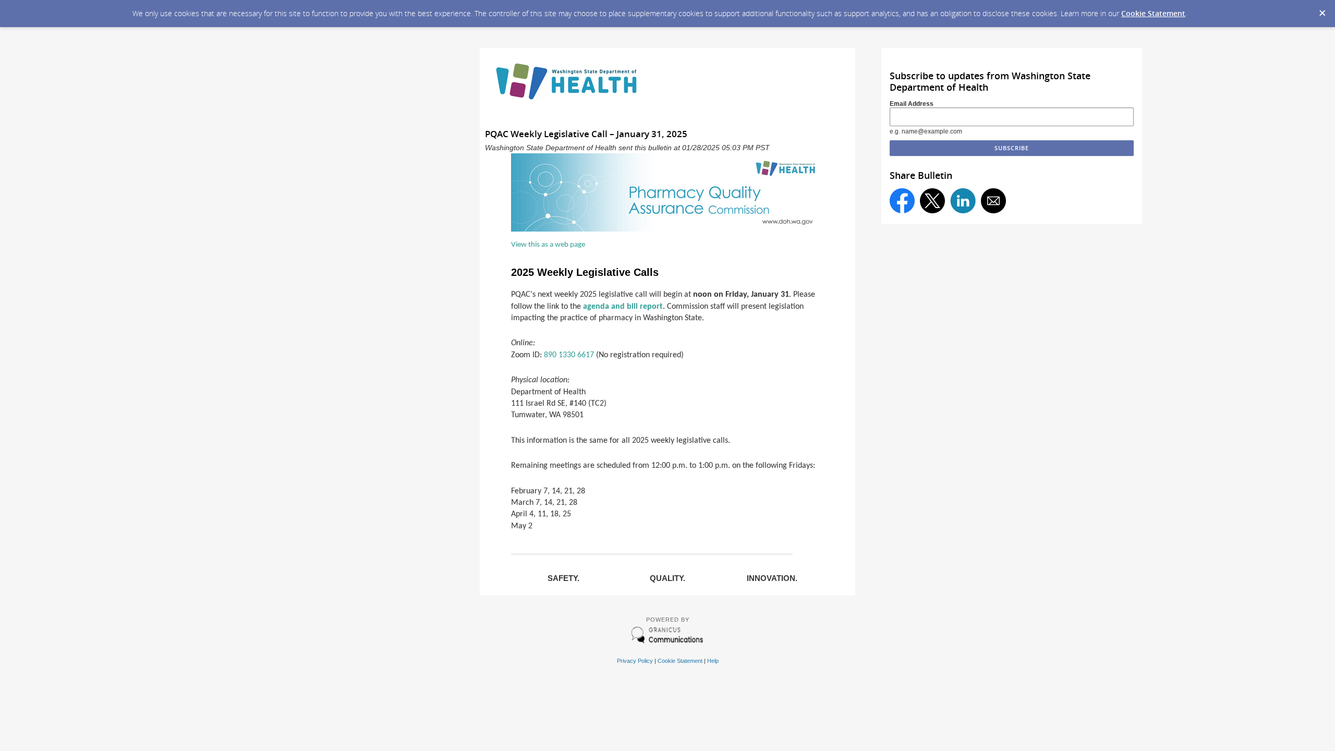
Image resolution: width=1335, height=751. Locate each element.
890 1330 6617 (569, 355)
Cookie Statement (1153, 13)
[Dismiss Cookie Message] (1322, 10)
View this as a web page (548, 245)
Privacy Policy (635, 661)
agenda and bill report (623, 306)
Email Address (911, 103)
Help (713, 661)
